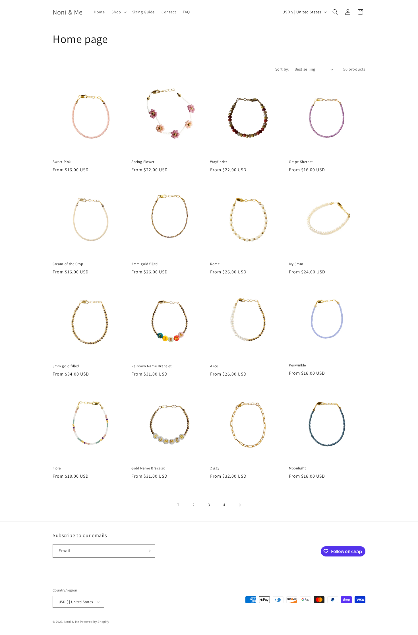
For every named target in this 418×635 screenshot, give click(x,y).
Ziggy (215, 468)
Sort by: (282, 69)
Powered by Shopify (94, 622)
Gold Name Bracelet (148, 468)
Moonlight (297, 468)
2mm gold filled (144, 264)
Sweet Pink (62, 162)
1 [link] (178, 505)
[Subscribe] (148, 551)
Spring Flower (142, 162)
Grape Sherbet (301, 162)
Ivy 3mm (296, 264)
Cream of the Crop (68, 264)
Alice (214, 366)
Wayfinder (218, 162)
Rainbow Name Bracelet (151, 366)
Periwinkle (297, 365)
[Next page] (239, 505)
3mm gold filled (66, 366)
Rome (215, 264)
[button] (118, 12)
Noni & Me (71, 622)
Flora (57, 468)
